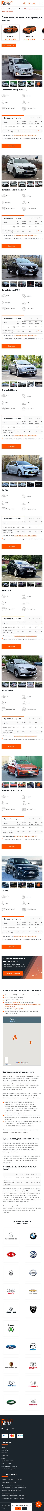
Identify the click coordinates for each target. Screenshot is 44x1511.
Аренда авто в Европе (9, 1466)
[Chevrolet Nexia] (22, 368)
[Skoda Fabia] (22, 668)
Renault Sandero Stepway (14, 190)
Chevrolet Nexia (9, 390)
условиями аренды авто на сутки (25, 135)
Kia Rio (5, 490)
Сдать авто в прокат (8, 1469)
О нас (3, 1447)
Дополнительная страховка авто (13, 1485)
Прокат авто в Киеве (16, 9)
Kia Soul (5, 890)
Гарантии (5, 1453)
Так (18, 1508)
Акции (4, 1458)
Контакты (5, 1450)
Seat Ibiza (6, 590)
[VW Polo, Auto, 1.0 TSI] (22, 768)
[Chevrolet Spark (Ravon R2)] (22, 67)
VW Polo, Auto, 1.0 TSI (12, 790)
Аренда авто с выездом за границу (14, 1488)
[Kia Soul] (22, 868)
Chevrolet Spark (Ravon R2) (14, 90)
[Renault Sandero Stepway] (22, 167)
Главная (4, 9)
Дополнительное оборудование (13, 1498)
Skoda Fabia (7, 690)
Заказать (11, 146)
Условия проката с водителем (12, 1480)
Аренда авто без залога (10, 1482)
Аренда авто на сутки (9, 1493)
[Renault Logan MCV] (22, 268)
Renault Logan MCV (11, 290)
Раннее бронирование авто (11, 1490)
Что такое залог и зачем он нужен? (14, 1496)
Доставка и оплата (8, 1461)
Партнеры (5, 1455)
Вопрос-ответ (6, 1463)
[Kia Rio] (22, 468)
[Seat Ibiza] (22, 568)
